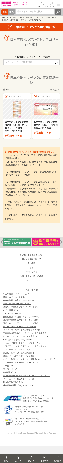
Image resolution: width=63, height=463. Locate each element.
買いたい (31, 461)
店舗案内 (57, 461)
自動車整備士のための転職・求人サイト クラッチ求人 (26, 376)
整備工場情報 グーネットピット (17, 303)
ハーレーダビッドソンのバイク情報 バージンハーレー (26, 336)
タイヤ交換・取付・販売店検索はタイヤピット (23, 330)
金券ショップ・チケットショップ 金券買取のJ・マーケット (23, 17)
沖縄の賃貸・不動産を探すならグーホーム (21, 317)
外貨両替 (44, 461)
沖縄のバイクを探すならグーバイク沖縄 (20, 323)
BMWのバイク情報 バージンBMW (17, 340)
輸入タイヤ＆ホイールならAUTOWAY (19, 326)
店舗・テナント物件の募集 (31, 276)
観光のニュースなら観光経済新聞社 (18, 353)
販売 (11, 12)
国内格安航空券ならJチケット (16, 382)
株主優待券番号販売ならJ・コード (18, 385)
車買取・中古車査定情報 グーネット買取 (21, 307)
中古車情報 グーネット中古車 (16, 294)
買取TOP (50, 17)
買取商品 (4, 20)
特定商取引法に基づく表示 (31, 255)
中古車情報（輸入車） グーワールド (19, 300)
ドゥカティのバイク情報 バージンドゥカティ (22, 343)
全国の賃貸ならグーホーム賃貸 (16, 349)
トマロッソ (8, 366)
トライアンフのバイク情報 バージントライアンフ (24, 346)
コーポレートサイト (31, 280)
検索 (58, 12)
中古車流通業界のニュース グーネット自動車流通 (24, 333)
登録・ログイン (42, 6)
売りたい (18, 461)
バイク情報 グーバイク (13, 310)
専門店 (23, 20)
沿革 (31, 267)
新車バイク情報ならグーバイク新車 (18, 356)
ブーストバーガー (11, 369)
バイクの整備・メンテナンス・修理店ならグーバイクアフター (30, 359)
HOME (5, 461)
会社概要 (31, 263)
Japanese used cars (12, 313)
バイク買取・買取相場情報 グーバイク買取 (22, 362)
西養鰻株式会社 (10, 372)
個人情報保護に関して (31, 259)
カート (51, 6)
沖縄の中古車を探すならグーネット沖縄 (20, 320)
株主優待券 (14, 20)
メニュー (58, 4)
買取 (5, 12)
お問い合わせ (31, 272)
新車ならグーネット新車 (14, 297)
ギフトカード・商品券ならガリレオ (18, 379)
